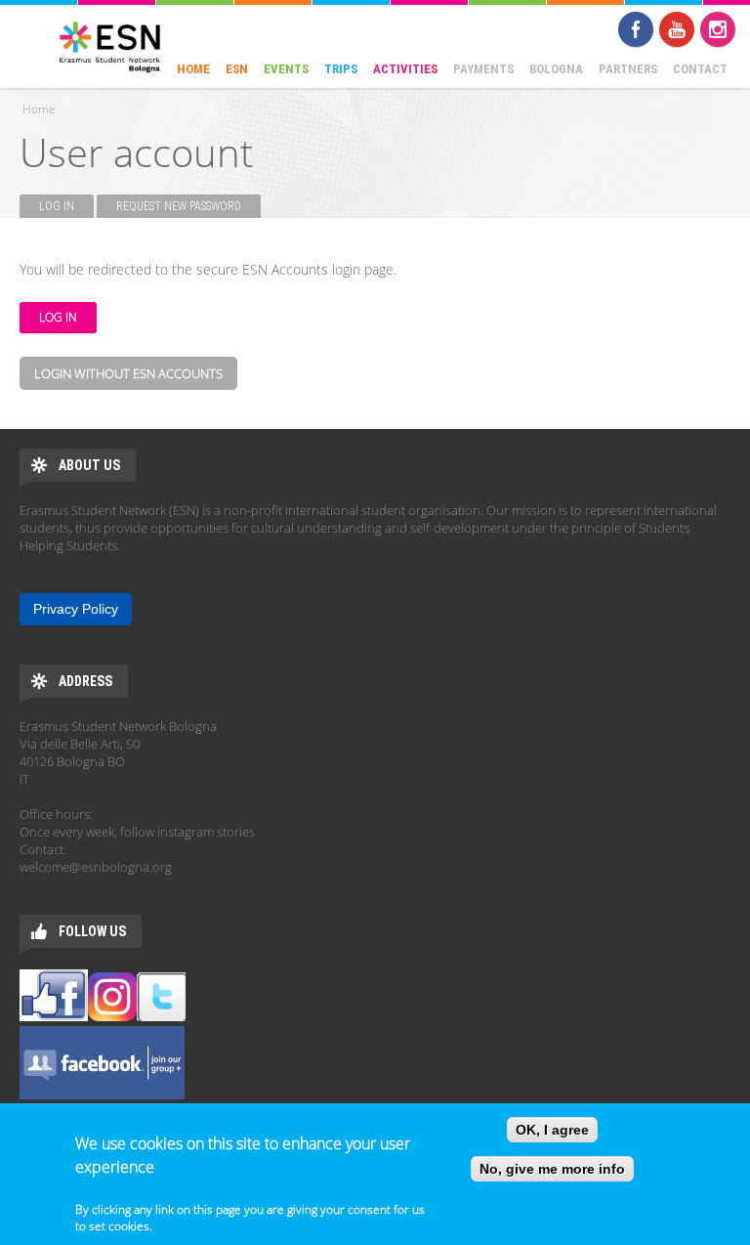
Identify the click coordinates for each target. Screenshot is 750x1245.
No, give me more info (552, 1169)
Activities (405, 69)
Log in (66, 206)
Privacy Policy (75, 609)
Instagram (717, 29)
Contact (700, 69)
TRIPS (340, 69)
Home (193, 69)
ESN (237, 69)
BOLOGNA (556, 69)
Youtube (676, 29)
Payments (483, 69)
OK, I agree (552, 1130)
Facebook (635, 29)
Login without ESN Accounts (128, 373)
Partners (628, 69)
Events (286, 69)
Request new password (178, 206)
